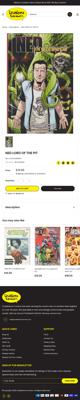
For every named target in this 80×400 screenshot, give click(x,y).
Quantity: (9, 180)
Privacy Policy (49, 342)
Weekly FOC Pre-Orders (12, 357)
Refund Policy (49, 350)
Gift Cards (6, 346)
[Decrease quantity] (18, 180)
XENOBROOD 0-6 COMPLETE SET (46, 270)
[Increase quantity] (29, 180)
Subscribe (70, 380)
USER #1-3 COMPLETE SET (14, 269)
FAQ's (46, 334)
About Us (5, 342)
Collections (6, 338)
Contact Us (48, 338)
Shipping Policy (50, 346)
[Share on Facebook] (58, 163)
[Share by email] (73, 163)
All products (14, 27)
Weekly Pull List (8, 353)
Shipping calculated (25, 173)
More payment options (57, 188)
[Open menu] (3, 14)
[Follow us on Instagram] (9, 396)
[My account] (78, 14)
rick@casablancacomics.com (20, 319)
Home (4, 27)
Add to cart (22, 188)
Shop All (5, 334)
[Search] (70, 14)
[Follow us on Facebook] (4, 396)
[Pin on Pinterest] (63, 163)
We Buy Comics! (8, 350)
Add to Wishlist (15, 193)
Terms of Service (51, 353)
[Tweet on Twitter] (68, 163)
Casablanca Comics (24, 390)
